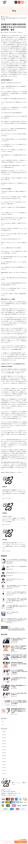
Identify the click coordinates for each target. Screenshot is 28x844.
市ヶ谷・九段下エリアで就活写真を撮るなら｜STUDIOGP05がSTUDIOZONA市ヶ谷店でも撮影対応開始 (18, 648)
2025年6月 (4, 740)
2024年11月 (4, 749)
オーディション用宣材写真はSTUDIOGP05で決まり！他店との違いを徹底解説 (19, 671)
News (3, 724)
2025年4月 (4, 746)
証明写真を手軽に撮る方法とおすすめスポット (15, 579)
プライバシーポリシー (17, 782)
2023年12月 (4, 767)
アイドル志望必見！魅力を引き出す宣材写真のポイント (18, 678)
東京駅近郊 (15, 630)
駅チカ (24, 630)
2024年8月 (4, 755)
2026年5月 (4, 731)
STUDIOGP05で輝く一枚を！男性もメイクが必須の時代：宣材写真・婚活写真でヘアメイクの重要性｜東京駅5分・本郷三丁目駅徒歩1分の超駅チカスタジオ (16, 599)
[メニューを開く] (25, 2)
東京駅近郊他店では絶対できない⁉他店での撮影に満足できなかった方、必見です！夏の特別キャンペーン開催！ (18, 710)
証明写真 (5, 513)
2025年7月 (4, 737)
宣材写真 (5, 539)
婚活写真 (5, 486)
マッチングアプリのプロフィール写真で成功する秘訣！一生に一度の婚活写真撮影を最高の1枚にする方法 (18, 656)
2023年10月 (4, 773)
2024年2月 (4, 761)
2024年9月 (4, 752)
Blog (9, 626)
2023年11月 (4, 770)
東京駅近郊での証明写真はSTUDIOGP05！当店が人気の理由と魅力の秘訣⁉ (19, 664)
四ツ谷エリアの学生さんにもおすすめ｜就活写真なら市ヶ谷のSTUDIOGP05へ (18, 640)
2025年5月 (4, 743)
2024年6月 (4, 758)
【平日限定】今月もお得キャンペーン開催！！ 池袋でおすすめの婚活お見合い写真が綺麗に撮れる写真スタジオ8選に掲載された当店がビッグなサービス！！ (16, 619)
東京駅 (11, 630)
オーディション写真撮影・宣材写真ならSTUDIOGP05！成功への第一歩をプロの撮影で (19, 702)
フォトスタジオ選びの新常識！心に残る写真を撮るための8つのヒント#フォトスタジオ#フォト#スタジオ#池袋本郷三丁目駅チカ (16, 560)
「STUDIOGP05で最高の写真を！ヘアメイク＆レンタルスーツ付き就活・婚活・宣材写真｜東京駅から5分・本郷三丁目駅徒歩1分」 (16, 606)
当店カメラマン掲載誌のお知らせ (12, 612)
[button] (7, 842)
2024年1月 (4, 764)
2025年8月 (4, 734)
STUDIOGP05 (7, 498)
